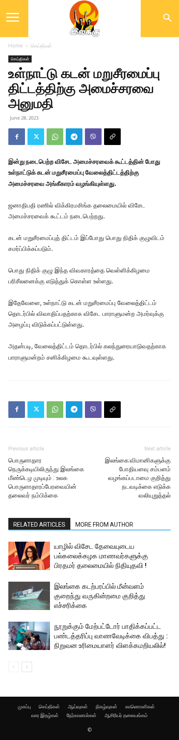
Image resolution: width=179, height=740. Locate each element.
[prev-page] (13, 667)
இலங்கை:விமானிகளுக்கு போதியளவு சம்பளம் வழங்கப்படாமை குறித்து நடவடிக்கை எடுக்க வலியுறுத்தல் (138, 478)
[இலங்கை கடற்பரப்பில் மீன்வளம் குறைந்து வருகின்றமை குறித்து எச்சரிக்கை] (29, 596)
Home (15, 45)
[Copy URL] (112, 136)
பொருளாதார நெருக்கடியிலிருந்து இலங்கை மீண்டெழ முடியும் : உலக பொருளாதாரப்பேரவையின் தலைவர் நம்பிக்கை (46, 478)
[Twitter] (35, 136)
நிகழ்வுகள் (106, 706)
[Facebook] (16, 136)
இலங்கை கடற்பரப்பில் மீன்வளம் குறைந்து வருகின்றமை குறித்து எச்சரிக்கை (99, 596)
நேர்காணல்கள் (82, 715)
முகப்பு (24, 706)
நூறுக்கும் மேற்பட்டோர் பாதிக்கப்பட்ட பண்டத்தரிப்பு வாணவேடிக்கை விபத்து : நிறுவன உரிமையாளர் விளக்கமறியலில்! (111, 636)
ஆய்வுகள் (78, 706)
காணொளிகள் (140, 706)
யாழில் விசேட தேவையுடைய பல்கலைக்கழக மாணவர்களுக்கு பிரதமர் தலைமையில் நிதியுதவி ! (101, 556)
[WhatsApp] (55, 136)
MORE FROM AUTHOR (104, 524)
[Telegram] (74, 136)
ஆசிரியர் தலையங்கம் (126, 715)
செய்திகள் (41, 45)
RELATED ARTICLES (39, 524)
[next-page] (27, 667)
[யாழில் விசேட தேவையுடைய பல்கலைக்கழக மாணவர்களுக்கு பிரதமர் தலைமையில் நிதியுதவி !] (29, 556)
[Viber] (93, 136)
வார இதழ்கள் (45, 715)
